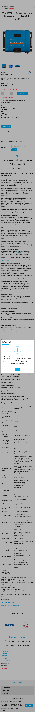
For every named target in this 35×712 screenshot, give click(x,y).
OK (17, 370)
